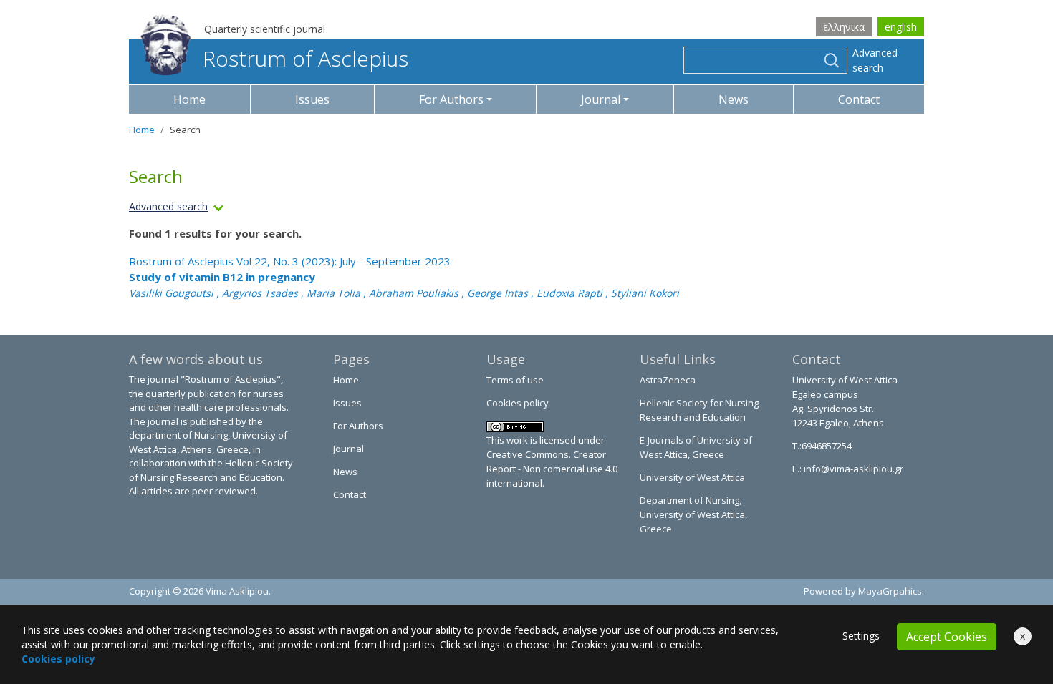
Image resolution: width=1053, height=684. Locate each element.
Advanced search (875, 60)
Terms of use (515, 379)
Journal (348, 448)
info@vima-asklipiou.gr (852, 468)
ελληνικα (844, 27)
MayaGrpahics (890, 591)
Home (189, 99)
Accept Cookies (946, 637)
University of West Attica (692, 477)
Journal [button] (600, 99)
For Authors (358, 425)
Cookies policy (517, 402)
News (733, 99)
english (901, 27)
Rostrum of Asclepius (305, 58)
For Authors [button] (451, 99)
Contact (859, 99)
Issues (312, 99)
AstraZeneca (668, 379)
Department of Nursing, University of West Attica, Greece (693, 514)
